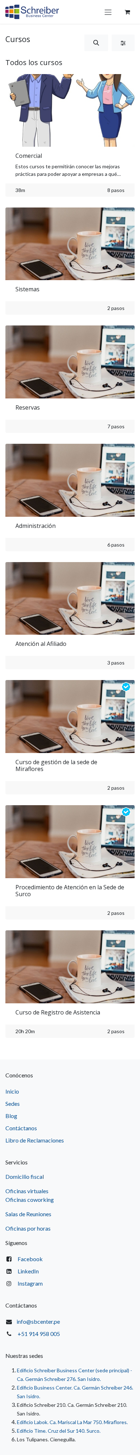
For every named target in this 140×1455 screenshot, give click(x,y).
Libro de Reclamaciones (34, 1140)
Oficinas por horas (28, 1228)
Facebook (30, 1258)
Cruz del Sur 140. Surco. (74, 1431)
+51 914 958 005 (39, 1333)
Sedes (12, 1103)
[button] (96, 43)
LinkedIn (28, 1271)
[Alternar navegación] (108, 12)
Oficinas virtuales (26, 1190)
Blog (11, 1115)
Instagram (30, 1283)
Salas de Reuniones (28, 1213)
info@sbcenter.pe (38, 1321)
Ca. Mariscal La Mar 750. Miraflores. (88, 1422)
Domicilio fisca (23, 1176)
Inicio (12, 1091)
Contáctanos (21, 1128)
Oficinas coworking (30, 1199)
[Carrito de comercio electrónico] (127, 11)
